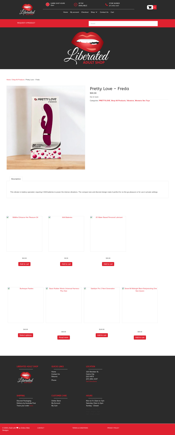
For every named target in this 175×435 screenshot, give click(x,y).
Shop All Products (18, 80)
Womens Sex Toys (142, 101)
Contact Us (55, 374)
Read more (63, 337)
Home (9, 80)
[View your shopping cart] (150, 7)
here (25, 406)
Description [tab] (16, 179)
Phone (53, 380)
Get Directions (91, 381)
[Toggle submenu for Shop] (96, 12)
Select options (26, 335)
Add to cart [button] (24, 264)
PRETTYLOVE (104, 101)
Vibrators (130, 101)
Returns (54, 376)
